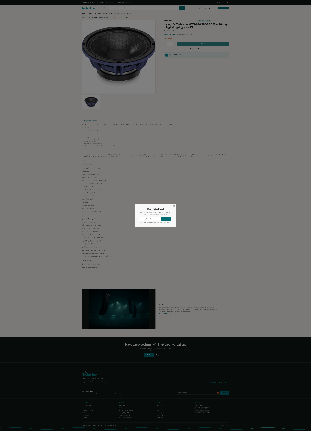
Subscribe (166, 219)
